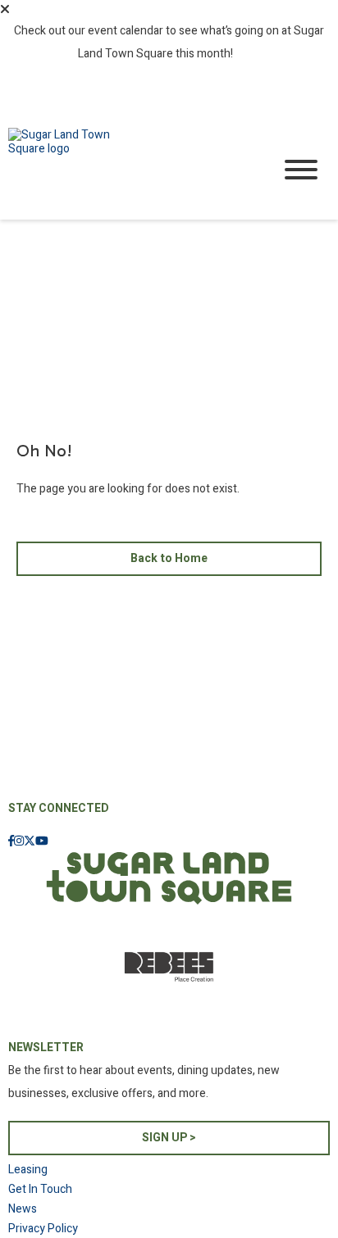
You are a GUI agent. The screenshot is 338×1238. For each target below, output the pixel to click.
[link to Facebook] (11, 841)
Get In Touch (40, 1189)
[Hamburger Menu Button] (301, 169)
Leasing (28, 1169)
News (22, 1209)
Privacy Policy (43, 1228)
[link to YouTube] (41, 841)
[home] (128, 170)
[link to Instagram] (19, 841)
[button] (5, 9)
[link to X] (29, 841)
